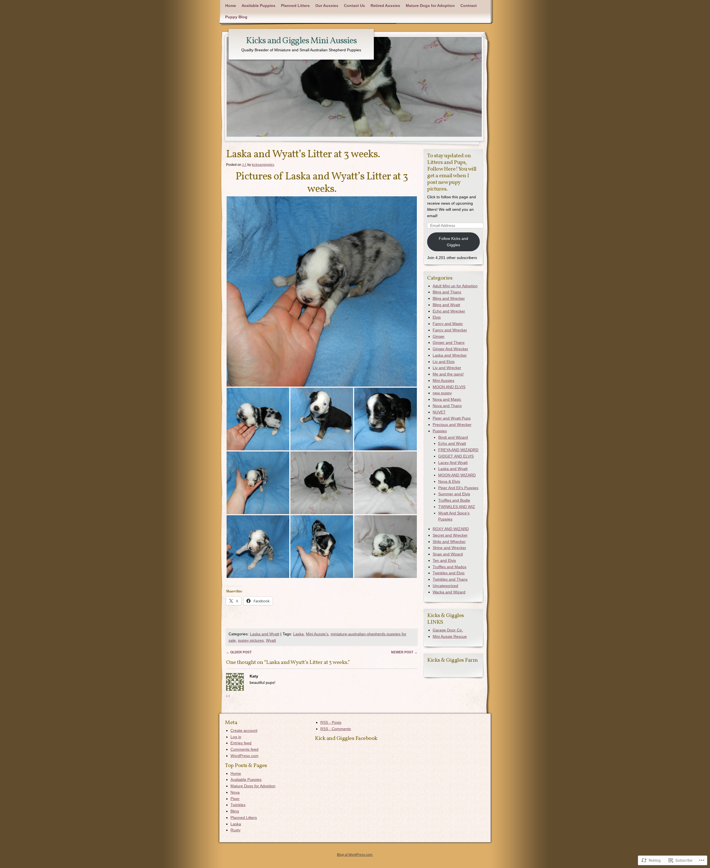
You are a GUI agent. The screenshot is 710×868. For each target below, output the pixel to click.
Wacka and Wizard (449, 592)
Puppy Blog (236, 17)
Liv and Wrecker (447, 368)
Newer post (404, 652)
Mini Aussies (443, 380)
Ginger (439, 336)
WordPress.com (244, 755)
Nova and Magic (447, 399)
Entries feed (241, 743)
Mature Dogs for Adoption (430, 5)
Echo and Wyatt (452, 443)
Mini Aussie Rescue (450, 636)
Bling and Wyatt (446, 305)
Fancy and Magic (448, 323)
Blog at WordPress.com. (355, 855)
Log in (235, 737)
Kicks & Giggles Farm (452, 660)
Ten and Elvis (444, 560)
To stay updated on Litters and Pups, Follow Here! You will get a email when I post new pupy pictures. (451, 172)
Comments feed (244, 749)
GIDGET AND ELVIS (456, 456)
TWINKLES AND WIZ (456, 506)
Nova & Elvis (449, 481)
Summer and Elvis (454, 494)
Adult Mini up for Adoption (455, 286)
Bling (234, 811)
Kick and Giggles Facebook (346, 738)
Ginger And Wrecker (450, 349)
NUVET (439, 412)
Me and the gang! (448, 374)
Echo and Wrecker (449, 311)
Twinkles (237, 805)
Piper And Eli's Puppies (458, 488)
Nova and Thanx (447, 405)
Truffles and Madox (449, 567)
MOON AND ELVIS (449, 387)
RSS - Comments (335, 729)
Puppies (440, 431)
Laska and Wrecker (450, 355)
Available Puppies (258, 5)
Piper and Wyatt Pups (452, 418)
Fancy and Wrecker (450, 330)
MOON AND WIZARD (457, 475)
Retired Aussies (385, 5)
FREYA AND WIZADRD (458, 450)
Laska (298, 634)
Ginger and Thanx (449, 342)
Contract (468, 5)
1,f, (228, 695)
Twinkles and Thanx (450, 579)
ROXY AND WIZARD (451, 529)
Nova (235, 792)
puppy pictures (251, 640)
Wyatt (271, 640)
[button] (321, 291)
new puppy (442, 393)
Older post (239, 652)
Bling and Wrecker (449, 298)
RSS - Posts (330, 722)
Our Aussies (326, 5)
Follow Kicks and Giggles (453, 241)
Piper (235, 798)
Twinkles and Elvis (449, 573)
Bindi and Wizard (453, 437)
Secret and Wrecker (450, 535)
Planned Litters (295, 5)
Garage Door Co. (448, 630)
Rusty (235, 830)
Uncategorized (445, 585)
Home (230, 5)
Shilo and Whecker (449, 541)
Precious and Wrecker (452, 424)
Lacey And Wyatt (453, 462)
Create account (243, 730)
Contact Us (354, 5)
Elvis (437, 317)
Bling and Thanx (447, 292)
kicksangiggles (263, 165)
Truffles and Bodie (454, 500)
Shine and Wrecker (449, 547)
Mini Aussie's (317, 634)
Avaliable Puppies (246, 779)
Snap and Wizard (448, 554)
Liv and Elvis (444, 361)
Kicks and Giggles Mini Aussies (301, 41)
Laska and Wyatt (264, 634)
